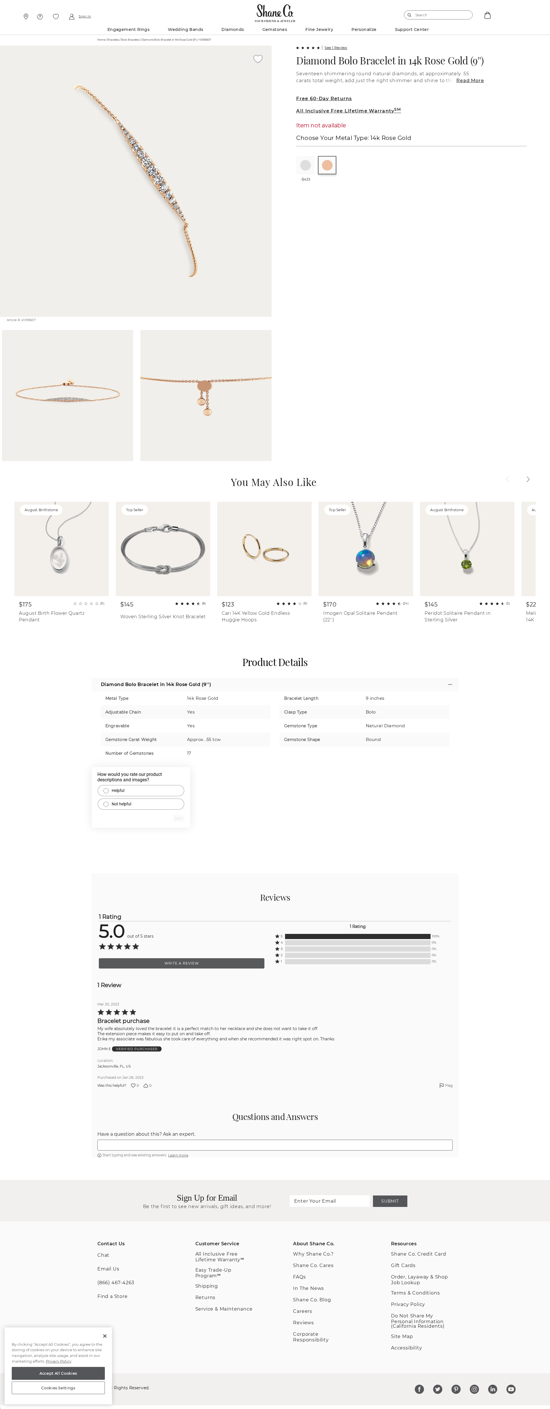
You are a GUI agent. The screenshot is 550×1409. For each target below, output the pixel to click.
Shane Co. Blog (312, 1300)
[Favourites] (56, 16)
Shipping (206, 1286)
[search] (409, 15)
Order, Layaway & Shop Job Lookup (419, 1279)
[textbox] (275, 1145)
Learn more (178, 1155)
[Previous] (507, 479)
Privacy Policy (408, 1304)
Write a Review (181, 963)
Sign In (85, 16)
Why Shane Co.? (313, 1254)
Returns (205, 1297)
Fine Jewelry (319, 29)
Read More (470, 80)
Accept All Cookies (58, 1373)
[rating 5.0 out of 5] (308, 47)
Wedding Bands (185, 29)
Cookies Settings (58, 1388)
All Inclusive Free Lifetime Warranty (348, 111)
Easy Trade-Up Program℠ (213, 1272)
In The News (308, 1288)
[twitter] (437, 1389)
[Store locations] (25, 16)
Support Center (412, 29)
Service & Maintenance (224, 1309)
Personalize (363, 29)
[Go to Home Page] (275, 11)
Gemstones (274, 29)
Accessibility (406, 1348)
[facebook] (419, 1389)
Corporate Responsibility (311, 1337)
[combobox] (435, 15)
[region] (58, 1366)
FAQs (299, 1277)
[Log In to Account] (71, 16)
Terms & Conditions (415, 1293)
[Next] (528, 479)
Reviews (303, 1322)
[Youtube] (511, 1389)
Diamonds (232, 29)
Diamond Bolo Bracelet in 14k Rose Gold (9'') (390, 60)
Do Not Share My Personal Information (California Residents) (418, 1321)
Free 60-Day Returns (324, 98)
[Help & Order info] (40, 16)
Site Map (402, 1336)
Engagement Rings (128, 29)
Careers (302, 1311)
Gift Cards (403, 1265)
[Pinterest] (456, 1389)
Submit (389, 1201)
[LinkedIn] (492, 1389)
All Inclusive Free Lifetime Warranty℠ (219, 1256)
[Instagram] (474, 1389)
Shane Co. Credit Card (418, 1254)
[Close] (105, 1336)
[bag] (487, 15)
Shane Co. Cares (313, 1265)
